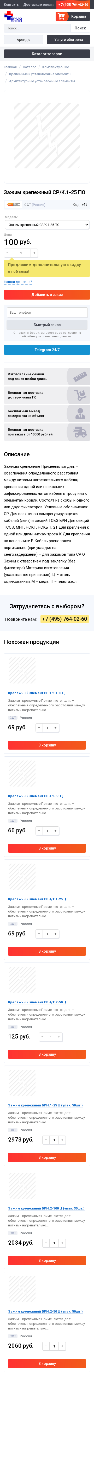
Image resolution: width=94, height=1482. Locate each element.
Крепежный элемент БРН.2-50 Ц (35, 796)
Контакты (12, 5)
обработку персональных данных (46, 336)
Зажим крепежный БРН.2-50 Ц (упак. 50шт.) (45, 1311)
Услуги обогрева (68, 39)
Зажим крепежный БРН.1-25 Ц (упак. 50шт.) (45, 1105)
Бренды (23, 39)
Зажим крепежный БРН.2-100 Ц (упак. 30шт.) (46, 1208)
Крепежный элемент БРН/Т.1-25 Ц (37, 899)
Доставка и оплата (38, 5)
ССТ (27, 205)
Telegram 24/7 (47, 350)
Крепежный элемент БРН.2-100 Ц (36, 693)
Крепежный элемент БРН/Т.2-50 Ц (37, 1002)
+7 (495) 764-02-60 (73, 5)
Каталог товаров (47, 54)
